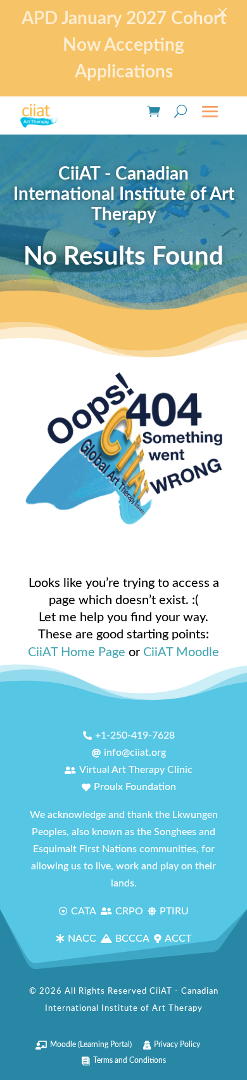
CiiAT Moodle (181, 652)
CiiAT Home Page (76, 652)
